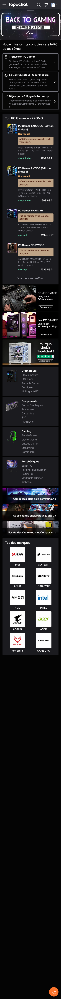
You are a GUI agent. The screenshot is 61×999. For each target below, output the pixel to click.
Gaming (26, 431)
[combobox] (54, 4)
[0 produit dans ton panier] (46, 4)
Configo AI (27, 387)
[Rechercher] (38, 4)
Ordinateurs (29, 370)
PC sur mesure (30, 375)
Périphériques (30, 461)
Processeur (28, 409)
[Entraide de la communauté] (53, 992)
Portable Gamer (30, 383)
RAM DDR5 (28, 421)
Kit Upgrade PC (30, 391)
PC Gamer (27, 379)
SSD (24, 417)
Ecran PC (27, 465)
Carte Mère (28, 413)
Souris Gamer (29, 435)
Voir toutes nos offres (30, 278)
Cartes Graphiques (32, 405)
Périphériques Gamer (34, 469)
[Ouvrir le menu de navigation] (4, 5)
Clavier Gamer (30, 439)
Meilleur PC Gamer (32, 478)
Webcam (27, 482)
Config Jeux (28, 452)
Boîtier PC (27, 474)
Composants (29, 401)
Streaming (28, 447)
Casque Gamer (30, 443)
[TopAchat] (18, 5)
